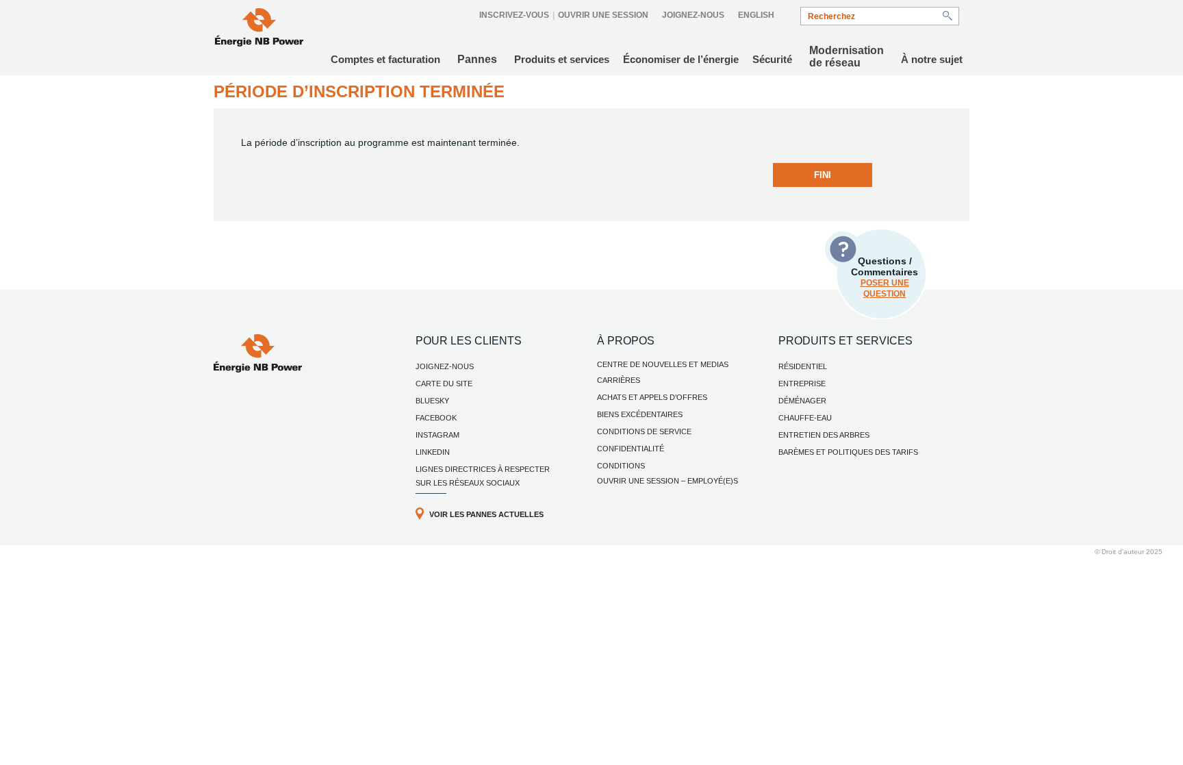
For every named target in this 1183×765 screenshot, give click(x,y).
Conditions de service (644, 431)
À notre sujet (932, 59)
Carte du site (444, 383)
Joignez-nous (693, 15)
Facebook (436, 418)
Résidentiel (802, 366)
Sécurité (772, 59)
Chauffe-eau (805, 418)
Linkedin (433, 452)
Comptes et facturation (385, 59)
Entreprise (802, 383)
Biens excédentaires (640, 414)
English (756, 15)
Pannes (477, 59)
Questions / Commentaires (884, 277)
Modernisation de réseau (846, 56)
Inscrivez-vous (514, 15)
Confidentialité (630, 448)
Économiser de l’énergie (681, 59)
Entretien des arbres (823, 435)
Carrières (618, 380)
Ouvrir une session (603, 15)
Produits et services (561, 59)
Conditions (621, 466)
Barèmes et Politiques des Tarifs (848, 452)
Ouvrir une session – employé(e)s (667, 481)
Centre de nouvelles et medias (662, 364)
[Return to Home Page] (259, 29)
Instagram (437, 435)
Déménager (802, 401)
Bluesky (432, 401)
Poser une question (885, 288)
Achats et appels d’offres (652, 397)
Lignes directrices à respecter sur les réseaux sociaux (483, 476)
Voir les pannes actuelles (486, 514)
